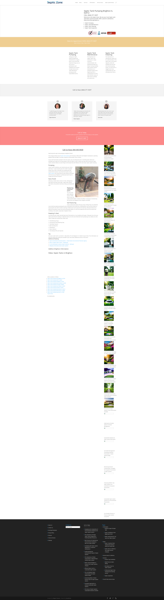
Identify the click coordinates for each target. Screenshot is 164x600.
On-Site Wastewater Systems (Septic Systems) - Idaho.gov (61, 244)
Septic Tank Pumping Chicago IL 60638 (55, 284)
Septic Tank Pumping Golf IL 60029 (54, 280)
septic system (51, 173)
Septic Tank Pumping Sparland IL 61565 (55, 292)
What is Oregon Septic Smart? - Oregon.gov (58, 242)
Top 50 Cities (50, 293)
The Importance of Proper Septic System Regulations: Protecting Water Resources (110, 174)
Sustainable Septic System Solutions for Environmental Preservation (110, 500)
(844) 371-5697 (86, 90)
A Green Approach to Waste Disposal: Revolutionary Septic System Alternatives (110, 380)
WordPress (68, 598)
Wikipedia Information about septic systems (58, 245)
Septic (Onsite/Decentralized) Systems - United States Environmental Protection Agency (68, 240)
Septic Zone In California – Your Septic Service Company (110, 550)
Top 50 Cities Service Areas (109, 579)
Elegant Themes (56, 598)
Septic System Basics (109, 2)
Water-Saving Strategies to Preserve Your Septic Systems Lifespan (109, 250)
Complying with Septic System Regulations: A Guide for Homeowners (110, 205)
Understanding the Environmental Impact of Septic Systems (109, 220)
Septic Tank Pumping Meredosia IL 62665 (56, 290)
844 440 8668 (78, 150)
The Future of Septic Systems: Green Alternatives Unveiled (110, 410)
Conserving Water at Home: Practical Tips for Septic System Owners (110, 293)
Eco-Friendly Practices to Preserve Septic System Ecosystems (109, 515)
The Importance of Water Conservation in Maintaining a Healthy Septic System (110, 235)
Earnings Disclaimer (52, 530)
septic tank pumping (65, 155)
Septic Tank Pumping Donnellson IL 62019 (56, 289)
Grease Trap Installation (110, 559)
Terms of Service (51, 537)
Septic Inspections (109, 575)
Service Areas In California (108, 555)
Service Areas (100, 2)
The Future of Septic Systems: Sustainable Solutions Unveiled (108, 323)
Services (85, 2)
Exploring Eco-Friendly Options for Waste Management (109, 425)
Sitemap (50, 540)
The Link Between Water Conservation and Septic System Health (109, 278)
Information (92, 2)
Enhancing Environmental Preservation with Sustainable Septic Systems (110, 338)
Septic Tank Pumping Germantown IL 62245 (56, 283)
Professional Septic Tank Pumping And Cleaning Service (110, 572)
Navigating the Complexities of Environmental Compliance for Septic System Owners (91, 531)
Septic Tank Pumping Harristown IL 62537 (56, 286)
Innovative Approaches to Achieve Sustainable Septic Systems (110, 308)
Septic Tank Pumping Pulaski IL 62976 (55, 287)
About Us (50, 525)
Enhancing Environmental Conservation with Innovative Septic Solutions (110, 395)
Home (76, 2)
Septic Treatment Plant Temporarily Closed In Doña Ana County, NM (110, 545)
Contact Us (50, 527)
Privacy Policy (51, 532)
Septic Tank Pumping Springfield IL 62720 (56, 278)
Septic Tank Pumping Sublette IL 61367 (55, 281)
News (80, 2)
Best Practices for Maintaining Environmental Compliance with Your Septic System (91, 542)
